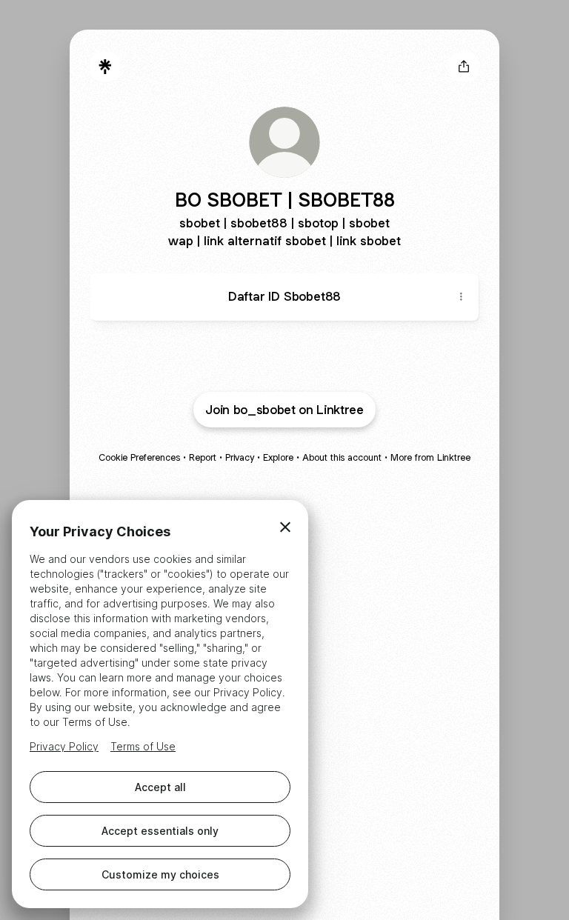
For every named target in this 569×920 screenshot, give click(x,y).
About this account (342, 457)
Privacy (239, 457)
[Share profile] (464, 66)
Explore (278, 457)
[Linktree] (105, 66)
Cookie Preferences (139, 457)
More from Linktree (430, 457)
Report (202, 457)
